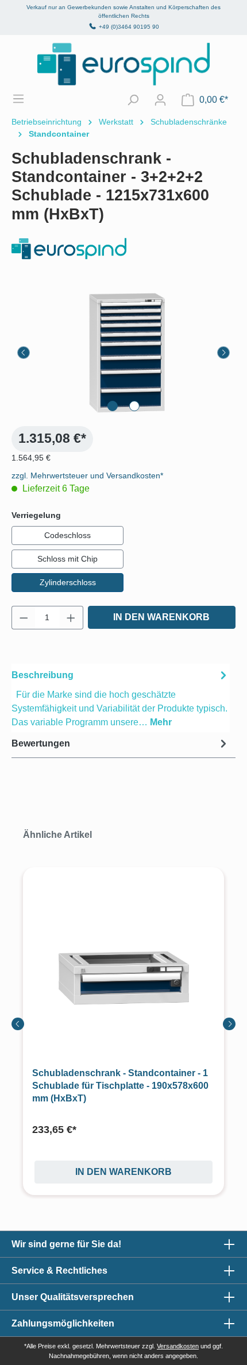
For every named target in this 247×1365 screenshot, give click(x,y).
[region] (123, 352)
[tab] (120, 698)
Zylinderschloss (68, 582)
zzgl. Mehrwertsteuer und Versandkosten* (87, 475)
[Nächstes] (223, 352)
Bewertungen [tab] (40, 743)
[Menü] (24, 98)
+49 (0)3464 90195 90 (129, 27)
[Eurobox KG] (123, 249)
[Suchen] (132, 99)
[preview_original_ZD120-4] (123, 352)
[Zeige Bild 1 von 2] (112, 406)
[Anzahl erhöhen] (71, 617)
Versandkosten (178, 1346)
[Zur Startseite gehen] (123, 64)
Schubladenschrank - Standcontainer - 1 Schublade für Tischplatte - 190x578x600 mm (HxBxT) (120, 1085)
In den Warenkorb (161, 617)
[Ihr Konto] (160, 99)
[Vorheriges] (23, 352)
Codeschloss (67, 535)
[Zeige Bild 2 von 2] (134, 406)
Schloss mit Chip (67, 558)
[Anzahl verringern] (23, 617)
